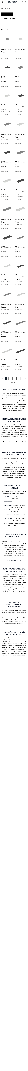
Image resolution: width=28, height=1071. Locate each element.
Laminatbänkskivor (8, 518)
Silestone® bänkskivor (9, 509)
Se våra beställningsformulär (14, 560)
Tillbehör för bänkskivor (9, 18)
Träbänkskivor (7, 496)
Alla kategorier (7, 14)
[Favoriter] (25, 2)
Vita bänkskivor (8, 501)
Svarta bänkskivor (8, 505)
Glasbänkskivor (9, 514)
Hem (2, 4)
